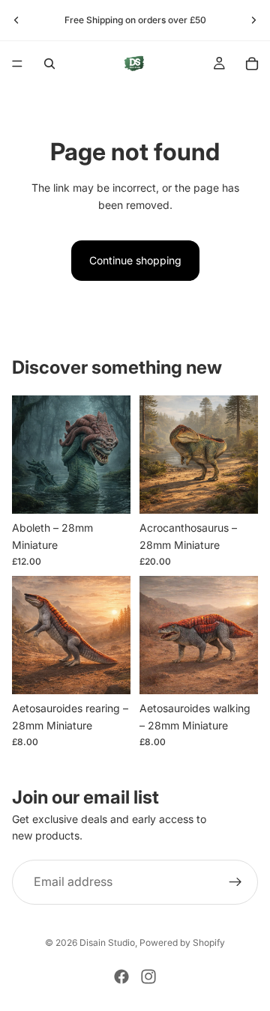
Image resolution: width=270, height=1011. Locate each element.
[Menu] (17, 63)
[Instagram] (149, 977)
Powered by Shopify (182, 942)
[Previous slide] (16, 20)
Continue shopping (135, 260)
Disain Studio (107, 942)
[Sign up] (235, 882)
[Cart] (252, 63)
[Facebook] (121, 977)
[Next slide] (253, 20)
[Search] (49, 63)
